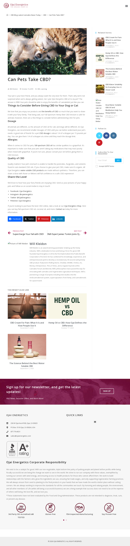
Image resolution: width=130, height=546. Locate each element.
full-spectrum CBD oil (43, 145)
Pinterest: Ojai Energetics (20, 201)
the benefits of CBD (50, 111)
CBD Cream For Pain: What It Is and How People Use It (27, 324)
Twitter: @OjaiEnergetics (20, 197)
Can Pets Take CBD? (56, 15)
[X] (99, 135)
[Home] (7, 15)
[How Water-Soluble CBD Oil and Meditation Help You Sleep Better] (100, 111)
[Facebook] (106, 135)
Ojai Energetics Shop (72, 206)
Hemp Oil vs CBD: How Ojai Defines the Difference (67, 324)
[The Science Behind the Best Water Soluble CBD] (100, 73)
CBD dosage (44, 133)
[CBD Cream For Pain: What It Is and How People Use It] (100, 42)
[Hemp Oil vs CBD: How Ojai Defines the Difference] (100, 57)
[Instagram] (113, 135)
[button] (127, 6)
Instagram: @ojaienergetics (21, 194)
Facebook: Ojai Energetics (21, 191)
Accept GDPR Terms (106, 166)
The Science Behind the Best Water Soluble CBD (27, 364)
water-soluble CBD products (32, 170)
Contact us (60, 209)
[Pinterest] (99, 142)
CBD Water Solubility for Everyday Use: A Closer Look (113, 87)
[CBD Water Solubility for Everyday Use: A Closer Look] (100, 89)
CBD (38, 89)
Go (118, 160)
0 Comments (109, 47)
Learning (44, 89)
